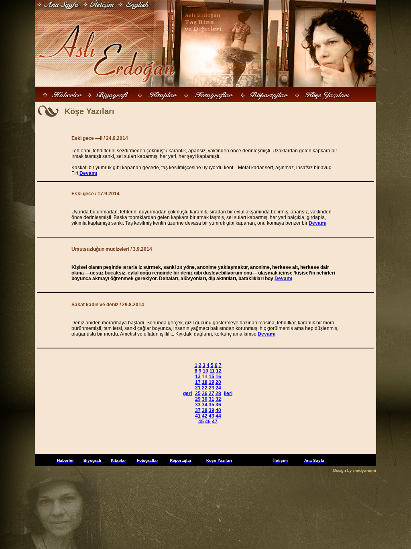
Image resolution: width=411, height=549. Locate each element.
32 (218, 399)
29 (198, 399)
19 (211, 382)
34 (205, 405)
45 (201, 421)
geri (187, 393)
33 (198, 405)
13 (198, 376)
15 (211, 376)
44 (218, 416)
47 (215, 421)
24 (218, 388)
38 (205, 410)
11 (212, 371)
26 (205, 393)
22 (205, 388)
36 (218, 405)
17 (198, 382)
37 (198, 410)
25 (198, 393)
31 (211, 399)
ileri (228, 393)
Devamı (88, 173)
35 (211, 405)
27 (211, 393)
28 (218, 393)
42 (205, 416)
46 (208, 421)
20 (218, 382)
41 (198, 416)
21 (198, 388)
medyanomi (364, 470)
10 (205, 371)
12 (219, 371)
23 (211, 388)
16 (218, 376)
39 (211, 410)
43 (211, 416)
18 (205, 382)
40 (218, 410)
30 (205, 399)
